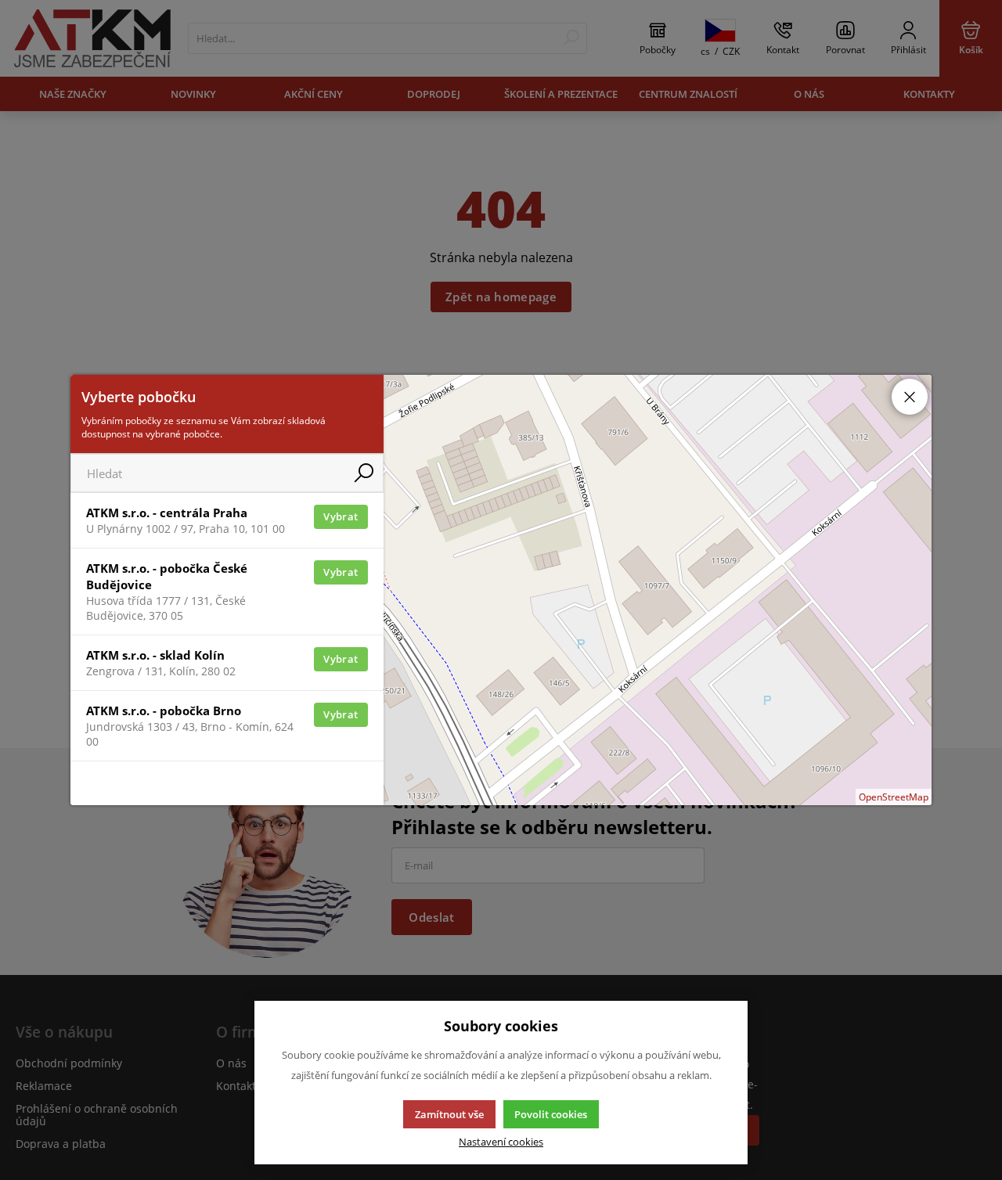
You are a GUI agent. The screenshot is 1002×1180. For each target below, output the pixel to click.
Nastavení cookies (501, 1142)
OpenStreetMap (893, 797)
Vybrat (340, 516)
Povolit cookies (550, 1114)
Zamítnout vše (449, 1114)
